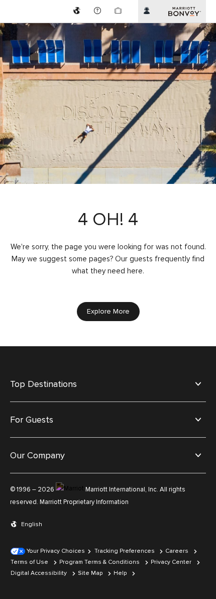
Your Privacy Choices (55, 551)
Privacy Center (171, 562)
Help (120, 573)
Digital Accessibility (39, 573)
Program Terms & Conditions (99, 562)
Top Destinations (43, 383)
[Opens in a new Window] (78, 11)
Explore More (108, 311)
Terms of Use (29, 562)
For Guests (31, 419)
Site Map (90, 573)
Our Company (37, 455)
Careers (176, 551)
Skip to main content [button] (33, 5)
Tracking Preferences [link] (124, 551)
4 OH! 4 (108, 220)
